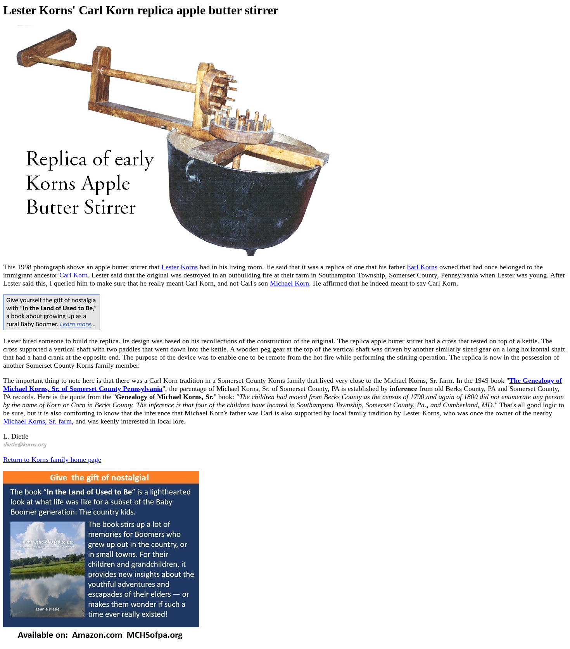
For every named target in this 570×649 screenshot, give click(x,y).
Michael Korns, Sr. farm (37, 421)
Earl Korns (422, 267)
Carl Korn (73, 275)
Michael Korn (289, 283)
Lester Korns (179, 267)
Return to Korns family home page (52, 459)
